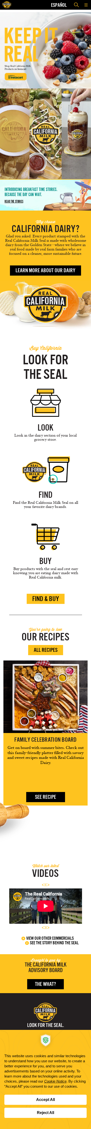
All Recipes (46, 650)
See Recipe (45, 797)
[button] (86, 5)
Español (59, 5)
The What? (45, 984)
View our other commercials (50, 938)
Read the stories (14, 201)
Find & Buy (45, 598)
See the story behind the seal (54, 942)
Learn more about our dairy (45, 270)
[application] (45, 1079)
